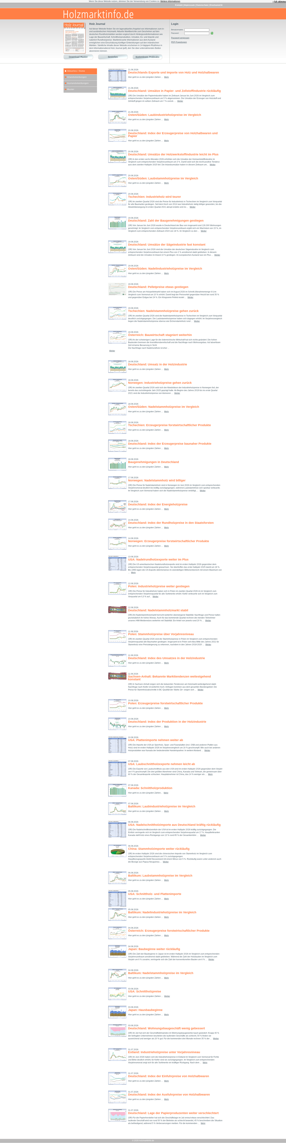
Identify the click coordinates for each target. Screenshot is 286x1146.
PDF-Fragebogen (179, 42)
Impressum (189, 5)
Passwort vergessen (180, 38)
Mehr (166, 77)
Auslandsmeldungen (78, 83)
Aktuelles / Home (76, 71)
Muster (70, 89)
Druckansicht (216, 5)
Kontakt (179, 5)
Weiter (180, 101)
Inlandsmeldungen (77, 77)
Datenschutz (202, 5)
